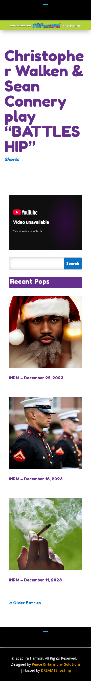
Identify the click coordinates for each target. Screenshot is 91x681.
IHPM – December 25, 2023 (36, 377)
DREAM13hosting (56, 670)
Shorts (12, 159)
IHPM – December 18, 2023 (36, 478)
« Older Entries (25, 602)
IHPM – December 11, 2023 (35, 579)
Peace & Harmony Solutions (56, 664)
